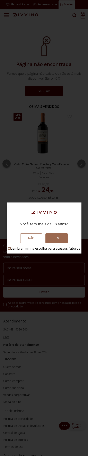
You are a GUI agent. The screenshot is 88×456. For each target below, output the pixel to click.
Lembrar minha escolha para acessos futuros (45, 248)
